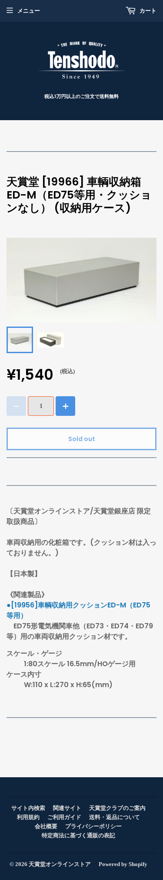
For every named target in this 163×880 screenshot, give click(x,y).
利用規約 (28, 817)
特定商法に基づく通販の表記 (78, 835)
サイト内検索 (28, 808)
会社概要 (46, 826)
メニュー (28, 10)
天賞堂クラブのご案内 (117, 808)
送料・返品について (114, 817)
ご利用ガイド (64, 817)
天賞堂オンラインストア (60, 864)
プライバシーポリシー (93, 826)
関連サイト (67, 808)
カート (147, 10)
